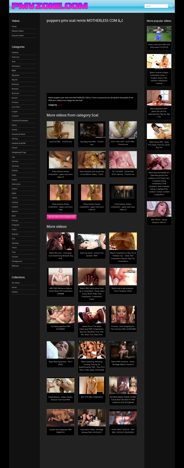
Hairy (14, 175)
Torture (15, 257)
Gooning (15, 166)
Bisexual (15, 84)
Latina (14, 198)
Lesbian (15, 202)
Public (14, 229)
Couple (14, 111)
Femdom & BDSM (19, 143)
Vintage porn (17, 261)
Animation (16, 66)
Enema (14, 129)
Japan (14, 193)
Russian (15, 234)
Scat (13, 238)
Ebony (14, 125)
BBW (14, 70)
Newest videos (18, 31)
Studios (15, 292)
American (15, 57)
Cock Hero (16, 107)
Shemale (15, 243)
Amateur (15, 52)
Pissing (15, 220)
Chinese (15, 102)
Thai (14, 252)
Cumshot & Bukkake (20, 120)
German (15, 161)
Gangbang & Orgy (19, 152)
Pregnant (15, 225)
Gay (13, 157)
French (14, 148)
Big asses (15, 75)
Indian (14, 179)
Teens (14, 247)
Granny (15, 170)
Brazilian (15, 93)
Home (14, 26)
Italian (14, 188)
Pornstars (16, 283)
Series (14, 287)
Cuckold (15, 116)
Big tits (15, 79)
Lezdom (15, 207)
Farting (15, 138)
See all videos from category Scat (62, 217)
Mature (15, 211)
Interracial (16, 184)
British (14, 98)
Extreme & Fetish (18, 134)
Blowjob (15, 89)
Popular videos (18, 35)
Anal (13, 61)
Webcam (15, 266)
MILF (14, 216)
